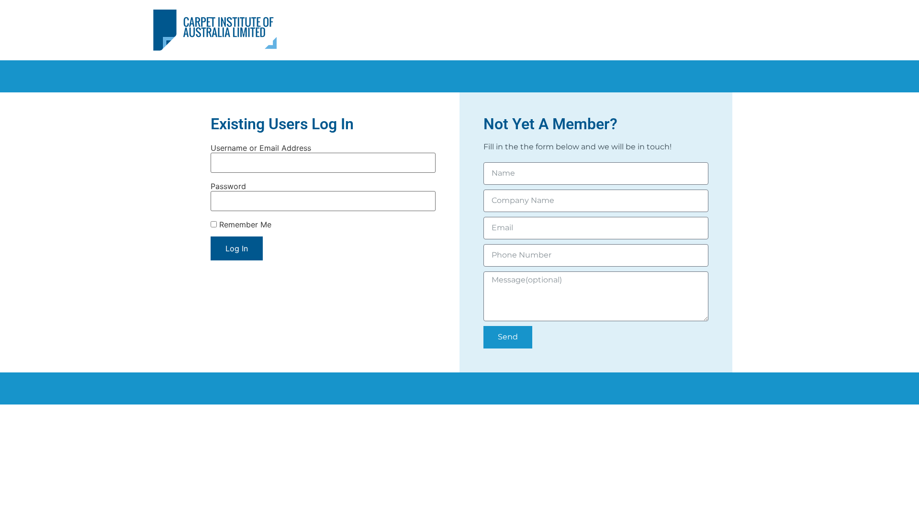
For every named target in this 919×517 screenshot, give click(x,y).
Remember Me (244, 224)
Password (228, 186)
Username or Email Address (261, 148)
